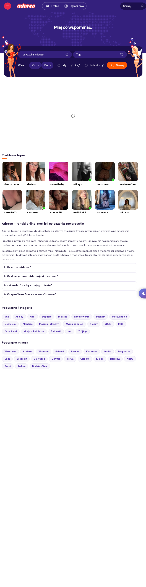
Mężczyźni (69, 65)
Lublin (107, 351)
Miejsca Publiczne (34, 331)
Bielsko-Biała (40, 366)
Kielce (99, 358)
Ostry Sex (10, 323)
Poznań (75, 351)
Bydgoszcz (124, 351)
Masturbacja (119, 316)
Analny (19, 316)
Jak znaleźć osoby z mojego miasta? (29, 285)
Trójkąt (82, 331)
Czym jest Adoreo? (19, 267)
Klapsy (94, 323)
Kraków (27, 351)
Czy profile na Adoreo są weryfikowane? (31, 294)
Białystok (39, 358)
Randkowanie (81, 316)
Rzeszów (115, 358)
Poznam (100, 316)
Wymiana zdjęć (74, 323)
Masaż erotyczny (49, 323)
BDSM (108, 323)
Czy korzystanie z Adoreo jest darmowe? (32, 276)
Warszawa (10, 351)
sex (70, 331)
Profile (55, 6)
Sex (6, 316)
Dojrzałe (46, 316)
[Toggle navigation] (7, 6)
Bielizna (62, 316)
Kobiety (95, 65)
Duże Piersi (10, 331)
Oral (32, 316)
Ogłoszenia (77, 6)
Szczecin (22, 358)
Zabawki (56, 331)
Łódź (7, 358)
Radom (22, 366)
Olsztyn (84, 358)
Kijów (130, 358)
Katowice (91, 351)
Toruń (70, 358)
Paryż (7, 366)
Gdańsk (59, 351)
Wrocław (43, 351)
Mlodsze (27, 323)
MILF (121, 323)
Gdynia (56, 358)
